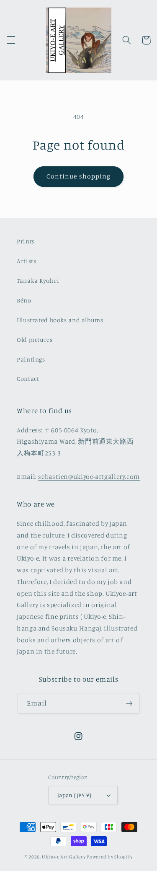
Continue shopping (78, 176)
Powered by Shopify (109, 857)
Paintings (31, 359)
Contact (28, 378)
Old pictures (35, 339)
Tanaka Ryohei (38, 280)
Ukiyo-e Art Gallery (63, 857)
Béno (24, 300)
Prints (26, 241)
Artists (26, 260)
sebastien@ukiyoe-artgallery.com (89, 477)
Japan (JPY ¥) (74, 795)
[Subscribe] (129, 703)
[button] (11, 40)
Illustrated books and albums (60, 319)
